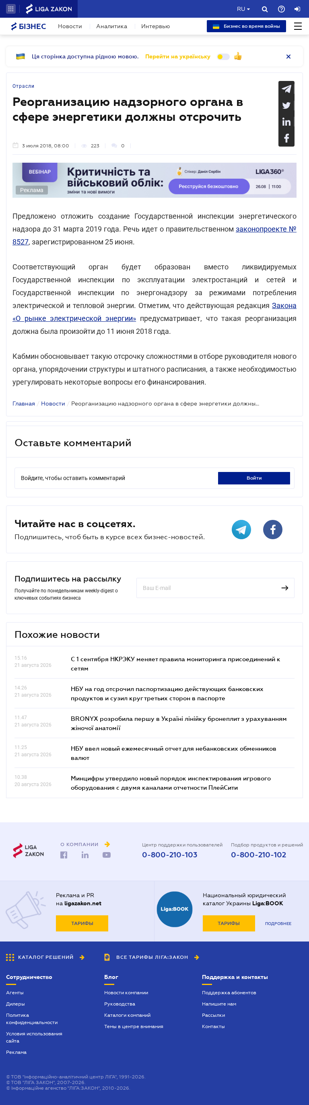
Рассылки (213, 1015)
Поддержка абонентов (229, 992)
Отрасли (23, 86)
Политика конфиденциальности (32, 1018)
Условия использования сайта (34, 1037)
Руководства (119, 1004)
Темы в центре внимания (133, 1026)
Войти (254, 478)
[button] (11, 9)
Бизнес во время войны (251, 26)
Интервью (155, 26)
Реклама (16, 1052)
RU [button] (241, 9)
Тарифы (82, 923)
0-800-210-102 (258, 855)
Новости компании (126, 992)
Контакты (213, 1026)
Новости (70, 26)
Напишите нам (219, 1004)
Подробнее (278, 923)
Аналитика (111, 26)
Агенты (15, 992)
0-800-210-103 (169, 855)
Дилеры (15, 1004)
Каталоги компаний (127, 1015)
